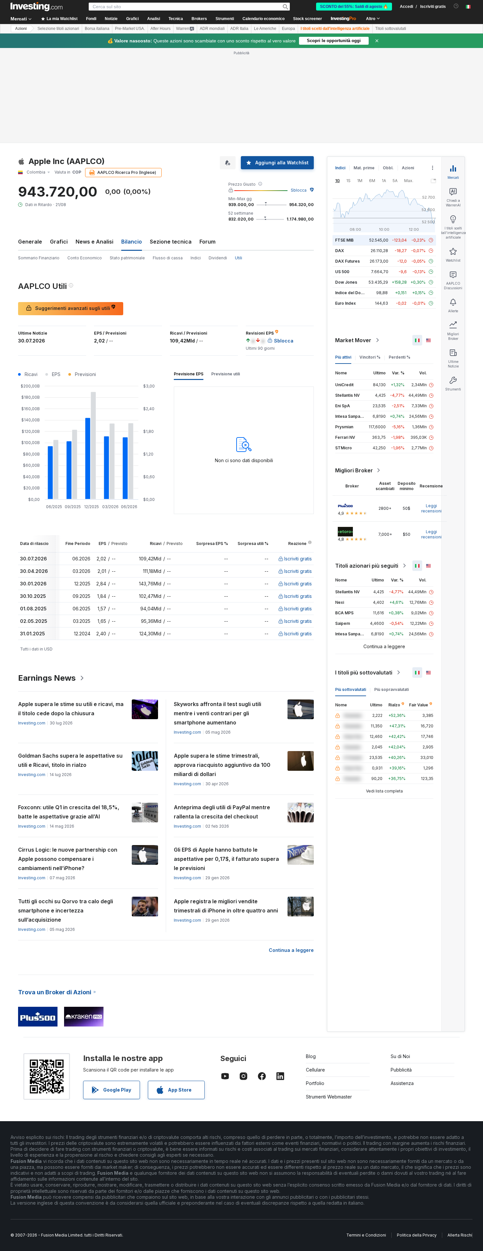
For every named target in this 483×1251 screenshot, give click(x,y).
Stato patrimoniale (127, 257)
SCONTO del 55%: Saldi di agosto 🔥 (354, 6)
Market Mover (353, 340)
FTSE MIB (344, 240)
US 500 (342, 271)
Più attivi (343, 357)
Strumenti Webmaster (329, 1096)
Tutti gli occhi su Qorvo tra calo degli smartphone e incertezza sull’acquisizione (65, 910)
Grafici (59, 241)
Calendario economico (263, 18)
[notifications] (456, 6)
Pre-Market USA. (130, 28)
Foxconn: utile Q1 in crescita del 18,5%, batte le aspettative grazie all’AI (68, 812)
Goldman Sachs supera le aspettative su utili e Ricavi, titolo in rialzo (70, 760)
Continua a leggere (291, 950)
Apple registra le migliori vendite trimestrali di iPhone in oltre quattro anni (226, 906)
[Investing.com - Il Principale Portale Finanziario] (36, 6)
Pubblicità (401, 1070)
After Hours (160, 28)
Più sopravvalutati (391, 689)
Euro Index (345, 303)
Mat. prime (364, 167)
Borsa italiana (97, 28)
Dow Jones (346, 282)
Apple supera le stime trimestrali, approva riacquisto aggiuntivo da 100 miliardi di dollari (222, 764)
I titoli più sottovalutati (363, 672)
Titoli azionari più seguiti (366, 565)
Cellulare (315, 1070)
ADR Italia (239, 28)
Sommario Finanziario (38, 257)
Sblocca (299, 190)
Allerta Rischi (460, 1235)
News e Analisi (94, 241)
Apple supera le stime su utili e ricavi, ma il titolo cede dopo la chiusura (71, 709)
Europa (288, 28)
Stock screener (307, 18)
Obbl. (388, 167)
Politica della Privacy (417, 1235)
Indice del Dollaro (352, 292)
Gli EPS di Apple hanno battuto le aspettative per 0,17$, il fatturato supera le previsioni (226, 858)
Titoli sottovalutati (390, 28)
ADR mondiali (212, 28)
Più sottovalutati (350, 689)
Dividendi (218, 257)
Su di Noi (400, 1056)
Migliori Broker (354, 470)
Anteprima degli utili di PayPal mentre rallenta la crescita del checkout (222, 812)
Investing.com (31, 722)
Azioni (21, 28)
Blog (311, 1056)
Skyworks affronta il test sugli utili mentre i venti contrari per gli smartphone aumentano (217, 713)
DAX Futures (347, 261)
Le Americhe (265, 28)
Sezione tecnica (171, 241)
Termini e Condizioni (366, 1235)
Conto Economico (84, 257)
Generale (30, 241)
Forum (207, 241)
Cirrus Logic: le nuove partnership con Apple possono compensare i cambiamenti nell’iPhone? (67, 858)
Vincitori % (369, 357)
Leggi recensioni (431, 508)
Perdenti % (399, 357)
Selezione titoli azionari (58, 28)
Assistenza (402, 1083)
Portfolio (315, 1083)
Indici (196, 257)
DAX (339, 250)
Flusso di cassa (168, 257)
